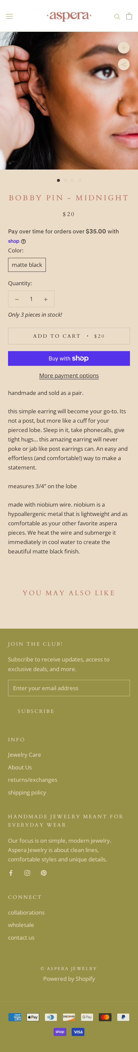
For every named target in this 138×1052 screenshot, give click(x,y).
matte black (27, 265)
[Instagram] (27, 872)
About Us (20, 767)
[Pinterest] (44, 872)
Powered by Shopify (69, 978)
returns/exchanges (32, 779)
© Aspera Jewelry (69, 969)
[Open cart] (129, 16)
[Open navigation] (9, 16)
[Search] (117, 16)
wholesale (21, 925)
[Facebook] (11, 872)
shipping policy (27, 792)
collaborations (26, 912)
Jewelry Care (24, 754)
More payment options (69, 375)
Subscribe (36, 711)
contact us (21, 937)
